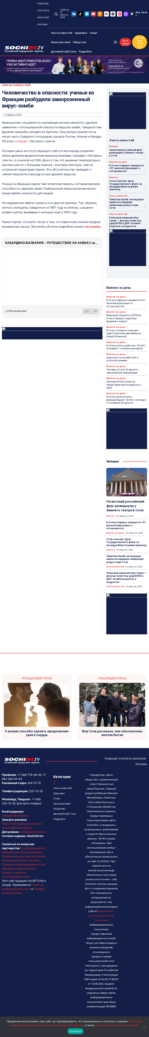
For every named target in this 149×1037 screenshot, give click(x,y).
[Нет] (144, 1027)
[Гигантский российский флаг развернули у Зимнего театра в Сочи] (126, 482)
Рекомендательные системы (21, 860)
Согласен (75, 1031)
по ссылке (92, 226)
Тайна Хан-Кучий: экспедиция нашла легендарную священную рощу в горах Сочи (126, 203)
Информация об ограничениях (22, 852)
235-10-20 (36, 791)
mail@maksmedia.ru (33, 848)
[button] (56, 14)
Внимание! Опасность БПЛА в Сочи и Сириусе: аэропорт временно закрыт (123, 318)
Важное (113, 146)
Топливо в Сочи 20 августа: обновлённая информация (122, 371)
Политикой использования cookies (117, 1025)
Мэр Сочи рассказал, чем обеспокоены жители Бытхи (112, 733)
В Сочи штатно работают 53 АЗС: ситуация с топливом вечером (126, 347)
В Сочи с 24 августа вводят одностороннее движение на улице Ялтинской (123, 333)
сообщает (21, 141)
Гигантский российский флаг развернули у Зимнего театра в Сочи (126, 153)
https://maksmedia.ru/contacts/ (22, 823)
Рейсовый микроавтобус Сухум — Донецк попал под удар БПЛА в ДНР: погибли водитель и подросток (125, 221)
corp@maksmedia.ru (33, 831)
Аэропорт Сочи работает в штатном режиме (122, 359)
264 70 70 (34, 783)
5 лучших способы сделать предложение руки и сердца (37, 733)
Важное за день (118, 162)
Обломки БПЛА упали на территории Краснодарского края (123, 384)
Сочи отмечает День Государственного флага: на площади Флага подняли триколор (125, 185)
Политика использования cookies (24, 856)
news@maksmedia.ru (15, 815)
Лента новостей (16, 85)
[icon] (73, 14)
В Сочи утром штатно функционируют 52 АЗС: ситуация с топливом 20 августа (126, 399)
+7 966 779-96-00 (29, 774)
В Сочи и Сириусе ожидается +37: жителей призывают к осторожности (126, 168)
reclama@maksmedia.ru (17, 827)
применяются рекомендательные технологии (101, 915)
